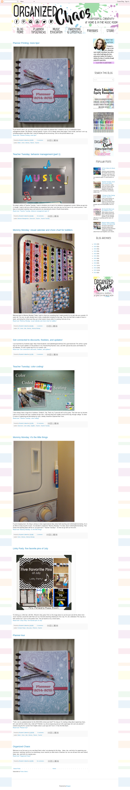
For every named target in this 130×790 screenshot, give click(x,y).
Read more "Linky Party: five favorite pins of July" (27, 620)
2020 (95, 258)
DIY (19, 328)
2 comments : (40, 140)
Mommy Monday (36, 328)
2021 (95, 256)
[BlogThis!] (50, 140)
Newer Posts (16, 768)
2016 (95, 268)
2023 (95, 251)
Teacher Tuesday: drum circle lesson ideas (108, 182)
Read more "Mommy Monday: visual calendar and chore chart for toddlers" (35, 321)
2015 (95, 270)
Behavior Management (23, 218)
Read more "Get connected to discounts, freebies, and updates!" (32, 349)
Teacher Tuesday (45, 218)
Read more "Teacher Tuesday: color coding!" (26, 418)
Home (23, 142)
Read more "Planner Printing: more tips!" (25, 135)
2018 (95, 263)
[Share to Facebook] (55, 140)
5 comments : (40, 732)
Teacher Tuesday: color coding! (28, 366)
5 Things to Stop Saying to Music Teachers (108, 196)
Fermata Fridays (22, 628)
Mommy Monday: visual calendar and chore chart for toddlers (43, 230)
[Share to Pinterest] (57, 140)
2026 (95, 244)
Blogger (68, 786)
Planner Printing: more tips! (26, 43)
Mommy (27, 142)
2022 (95, 253)
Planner (32, 142)
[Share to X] (53, 140)
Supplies (33, 425)
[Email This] (48, 140)
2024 (95, 249)
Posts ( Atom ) (24, 771)
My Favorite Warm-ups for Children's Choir (108, 209)
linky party (29, 628)
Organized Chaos (21, 746)
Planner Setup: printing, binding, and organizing (108, 223)
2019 (95, 260)
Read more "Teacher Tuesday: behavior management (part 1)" (31, 211)
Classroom (32, 218)
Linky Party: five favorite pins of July (30, 548)
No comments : (41, 761)
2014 (95, 272)
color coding (27, 425)
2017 (95, 265)
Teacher (37, 142)
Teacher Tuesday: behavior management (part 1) (36, 154)
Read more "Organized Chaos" (22, 756)
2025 (95, 246)
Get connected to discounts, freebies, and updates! (38, 340)
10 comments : (40, 216)
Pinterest (35, 628)
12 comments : (40, 423)
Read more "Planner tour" (20, 727)
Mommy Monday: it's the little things (30, 437)
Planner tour (19, 635)
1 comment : (40, 326)
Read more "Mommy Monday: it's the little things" (27, 529)
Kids (25, 328)
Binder (19, 142)
